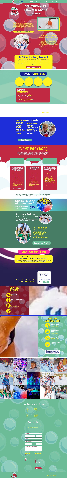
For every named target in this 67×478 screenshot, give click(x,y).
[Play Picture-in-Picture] (55, 27)
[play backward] (13, 42)
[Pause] (38, 27)
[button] (21, 42)
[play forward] (31, 42)
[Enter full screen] (56, 27)
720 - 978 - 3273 (51, 476)
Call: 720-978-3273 (20, 1)
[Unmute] (39, 27)
